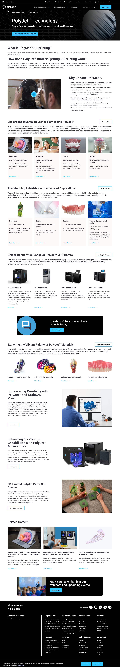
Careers (78, 2)
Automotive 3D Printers (102, 623)
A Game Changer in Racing (51, 642)
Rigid (63, 640)
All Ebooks (47, 631)
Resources (47, 2)
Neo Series (82, 623)
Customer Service (83, 652)
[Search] (109, 2)
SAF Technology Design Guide (52, 626)
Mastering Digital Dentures (51, 650)
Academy (99, 650)
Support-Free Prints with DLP (52, 628)
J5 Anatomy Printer (84, 628)
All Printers (82, 631)
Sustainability (100, 652)
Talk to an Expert (83, 647)
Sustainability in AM (50, 645)
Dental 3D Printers (101, 619)
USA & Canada (6, 2)
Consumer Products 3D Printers (102, 629)
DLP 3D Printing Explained (68, 633)
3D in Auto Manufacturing (68, 628)
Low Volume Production (68, 621)
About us (87, 2)
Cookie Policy (20, 665)
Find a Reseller (68, 2)
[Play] (34, 94)
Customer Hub (100, 2)
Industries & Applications (41, 7)
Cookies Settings (86, 664)
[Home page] (10, 12)
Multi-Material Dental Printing (52, 623)
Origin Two (82, 621)
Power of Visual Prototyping (52, 621)
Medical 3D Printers (101, 621)
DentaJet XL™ (82, 626)
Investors (99, 654)
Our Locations (100, 645)
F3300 (81, 619)
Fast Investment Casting (51, 640)
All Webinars (48, 652)
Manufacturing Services (88, 7)
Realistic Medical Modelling (69, 626)
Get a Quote (82, 645)
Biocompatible (65, 645)
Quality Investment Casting (52, 619)
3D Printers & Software (60, 7)
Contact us (99, 642)
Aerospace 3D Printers (102, 626)
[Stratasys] (9, 7)
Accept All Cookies (97, 664)
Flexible (64, 642)
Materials (74, 7)
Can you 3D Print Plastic (68, 631)
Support (57, 2)
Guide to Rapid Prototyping (69, 623)
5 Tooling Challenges (67, 619)
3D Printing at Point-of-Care (52, 647)
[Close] (117, 664)
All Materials (65, 647)
